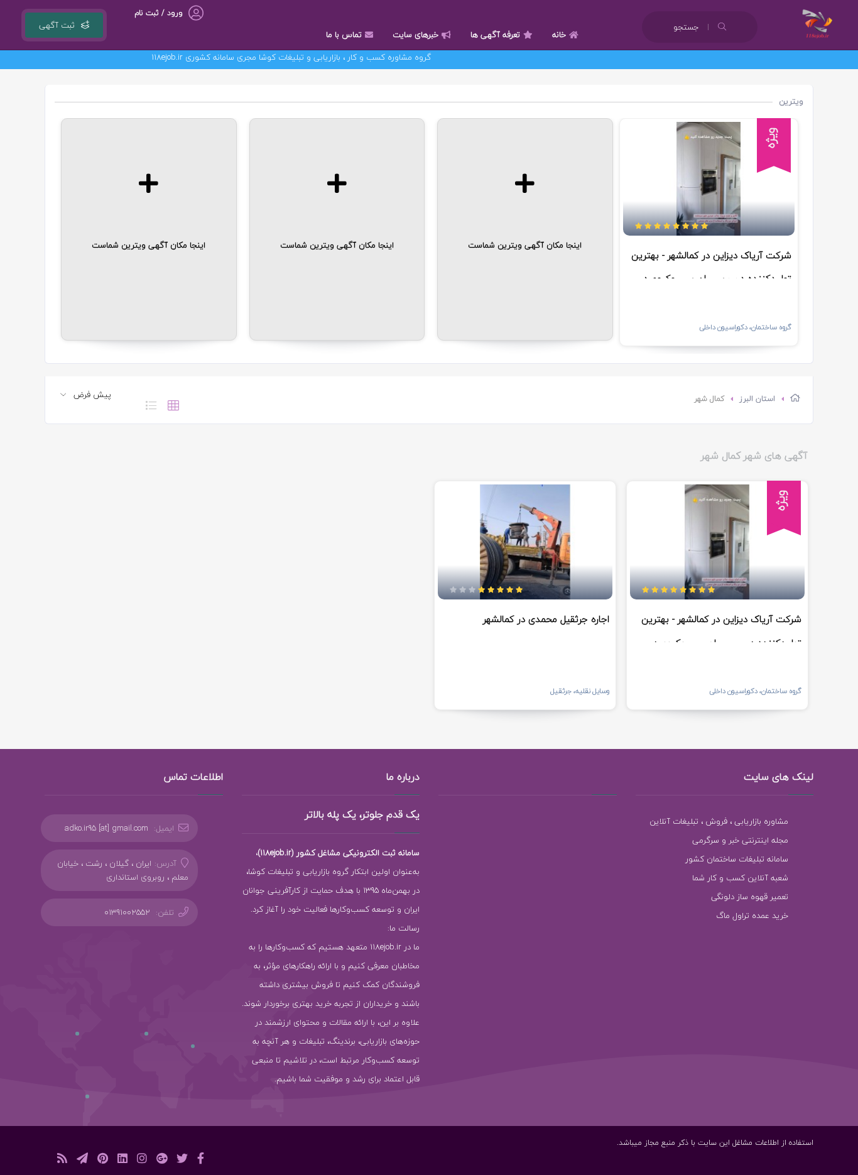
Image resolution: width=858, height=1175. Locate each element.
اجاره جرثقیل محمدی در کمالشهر (546, 619)
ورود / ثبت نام (158, 12)
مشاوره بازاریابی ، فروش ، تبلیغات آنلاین (718, 821)
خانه (559, 34)
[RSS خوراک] (62, 1160)
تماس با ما (344, 34)
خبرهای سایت (415, 34)
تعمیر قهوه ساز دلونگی (749, 897)
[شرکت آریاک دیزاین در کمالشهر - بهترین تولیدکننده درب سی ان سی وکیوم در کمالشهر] (709, 179)
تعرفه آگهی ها (495, 34)
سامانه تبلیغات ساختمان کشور (736, 859)
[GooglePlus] (161, 1160)
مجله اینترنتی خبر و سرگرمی (740, 840)
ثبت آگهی (57, 25)
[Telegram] (82, 1160)
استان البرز (757, 398)
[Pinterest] (102, 1160)
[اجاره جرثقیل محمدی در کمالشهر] (525, 542)
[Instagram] (142, 1160)
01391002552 (127, 912)
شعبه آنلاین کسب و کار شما (740, 878)
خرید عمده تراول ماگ (752, 915)
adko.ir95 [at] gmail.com (106, 828)
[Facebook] (200, 1160)
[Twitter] (182, 1160)
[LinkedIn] (122, 1160)
